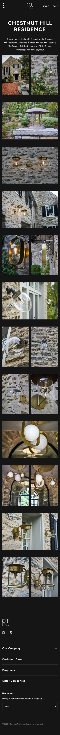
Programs (8, 670)
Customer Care (12, 659)
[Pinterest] (13, 632)
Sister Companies (13, 681)
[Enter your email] (55, 706)
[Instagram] (5, 632)
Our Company (11, 648)
